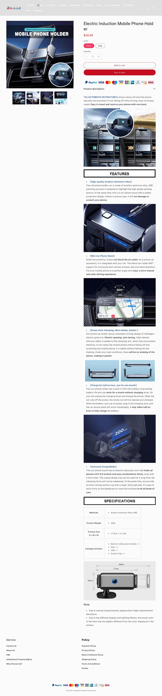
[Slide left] (9, 98)
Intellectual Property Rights (19, 659)
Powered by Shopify (88, 690)
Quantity (87, 51)
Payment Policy (89, 646)
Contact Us (11, 646)
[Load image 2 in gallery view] (32, 97)
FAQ (8, 655)
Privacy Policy (88, 650)
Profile (85, 668)
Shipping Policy (89, 659)
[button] (51, 5)
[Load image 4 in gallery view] (60, 97)
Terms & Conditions (91, 664)
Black (89, 46)
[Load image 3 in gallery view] (46, 97)
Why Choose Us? (14, 664)
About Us (10, 650)
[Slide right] (71, 98)
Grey (100, 46)
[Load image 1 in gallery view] (19, 97)
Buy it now (119, 72)
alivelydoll (76, 690)
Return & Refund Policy (92, 655)
